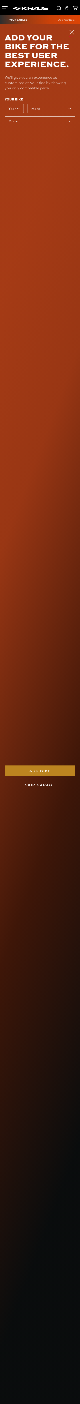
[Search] (59, 9)
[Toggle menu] (4, 7)
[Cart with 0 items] (74, 9)
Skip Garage (40, 785)
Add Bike (40, 770)
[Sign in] (66, 9)
